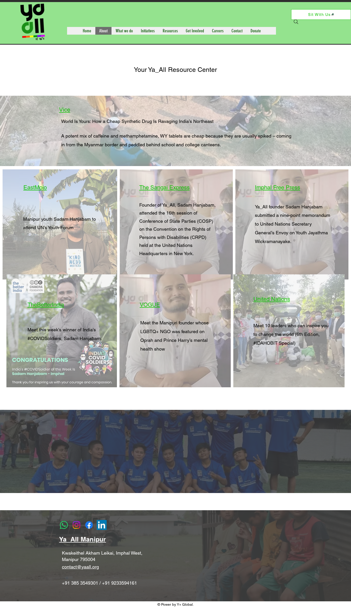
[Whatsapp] (64, 525)
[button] (124, 31)
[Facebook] (89, 525)
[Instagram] (76, 525)
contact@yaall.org (80, 567)
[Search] (296, 21)
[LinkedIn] (102, 525)
